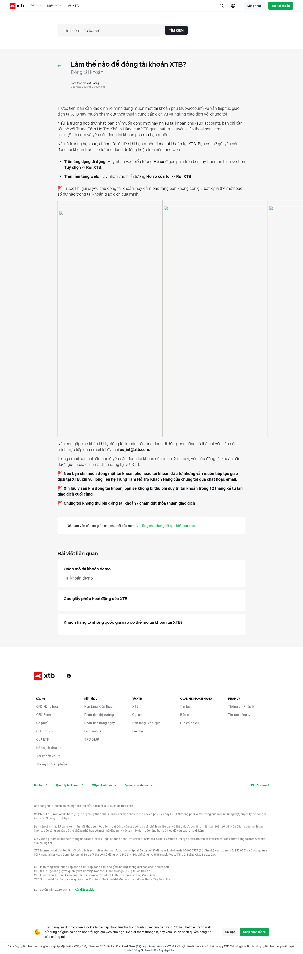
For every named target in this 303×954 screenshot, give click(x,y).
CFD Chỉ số (44, 731)
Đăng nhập (254, 6)
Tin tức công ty (239, 714)
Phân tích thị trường (99, 714)
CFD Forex (44, 714)
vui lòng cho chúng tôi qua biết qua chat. (166, 525)
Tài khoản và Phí (48, 756)
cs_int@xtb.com (72, 134)
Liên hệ (137, 731)
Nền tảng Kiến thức (98, 706)
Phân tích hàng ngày (99, 723)
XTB (135, 706)
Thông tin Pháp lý (241, 706)
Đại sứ (137, 714)
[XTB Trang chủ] (17, 6)
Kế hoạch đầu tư (48, 747)
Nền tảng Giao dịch (146, 723)
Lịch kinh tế (92, 731)
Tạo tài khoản (280, 6)
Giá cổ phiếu (189, 723)
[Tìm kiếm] (221, 6)
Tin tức (185, 706)
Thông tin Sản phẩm (51, 764)
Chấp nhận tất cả (254, 932)
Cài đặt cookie (84, 889)
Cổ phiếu (42, 723)
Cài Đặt (230, 932)
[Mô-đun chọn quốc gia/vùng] (233, 6)
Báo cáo (186, 714)
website (260, 839)
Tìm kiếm (176, 30)
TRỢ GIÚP (91, 739)
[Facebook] (69, 676)
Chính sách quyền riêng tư (192, 932)
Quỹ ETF (42, 739)
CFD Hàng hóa (47, 706)
